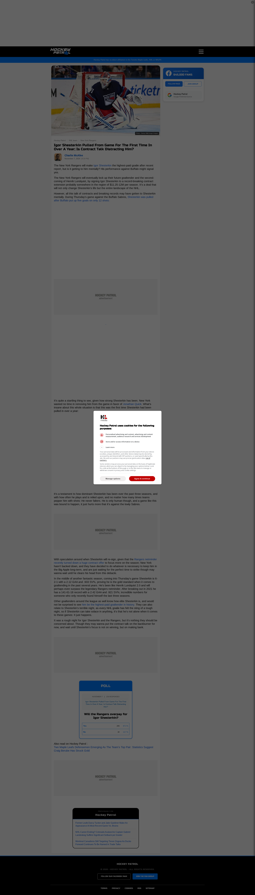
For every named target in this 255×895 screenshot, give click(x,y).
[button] (127, 447)
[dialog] (128, 447)
